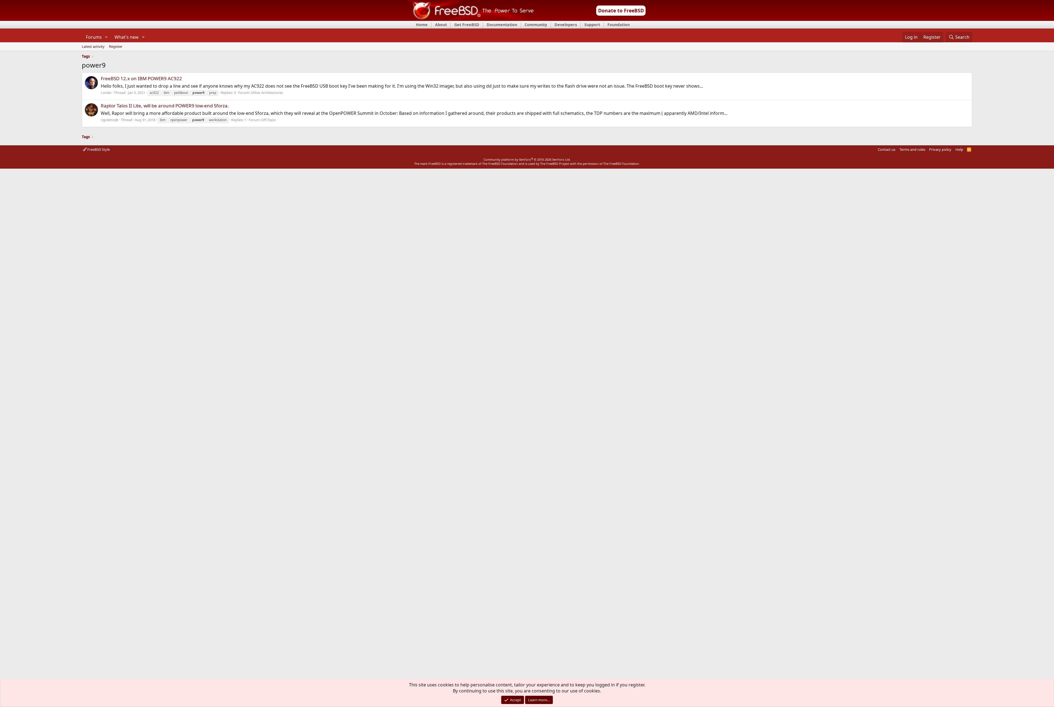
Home (422, 24)
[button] (106, 37)
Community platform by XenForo (527, 159)
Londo (106, 92)
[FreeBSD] (471, 19)
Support (592, 24)
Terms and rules (912, 149)
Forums (94, 37)
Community (536, 24)
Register (115, 46)
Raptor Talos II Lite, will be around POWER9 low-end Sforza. (165, 105)
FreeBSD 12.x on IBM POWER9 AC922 (141, 78)
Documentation (502, 24)
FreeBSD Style (98, 149)
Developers (565, 24)
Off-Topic (268, 119)
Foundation (618, 24)
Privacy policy (940, 149)
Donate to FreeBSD (621, 10)
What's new (126, 37)
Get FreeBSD (466, 24)
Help (959, 149)
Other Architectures (267, 92)
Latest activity (93, 46)
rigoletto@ (109, 119)
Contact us (886, 149)
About (441, 24)
